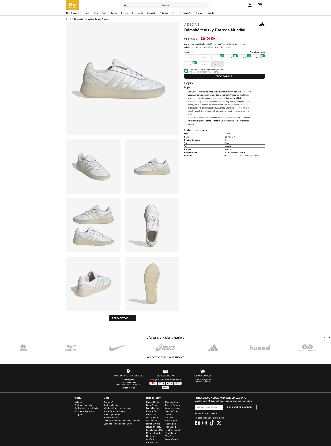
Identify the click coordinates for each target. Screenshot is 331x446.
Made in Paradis (153, 432)
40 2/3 (204, 64)
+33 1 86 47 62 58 (128, 388)
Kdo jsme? (108, 401)
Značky (211, 13)
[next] (329, 338)
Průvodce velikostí (257, 52)
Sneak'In (169, 414)
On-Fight (150, 439)
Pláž (173, 13)
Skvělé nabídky (73, 13)
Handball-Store (153, 423)
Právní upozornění (112, 414)
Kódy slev (79, 414)
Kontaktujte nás (128, 380)
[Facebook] (197, 423)
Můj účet (78, 401)
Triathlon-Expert (172, 429)
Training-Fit (170, 423)
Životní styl (151, 13)
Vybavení (164, 13)
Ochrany (124, 13)
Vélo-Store (170, 436)
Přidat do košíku (224, 76)
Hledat (165, 5)
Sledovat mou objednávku (86, 408)
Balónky (114, 13)
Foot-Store (151, 414)
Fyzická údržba (186, 13)
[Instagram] (204, 423)
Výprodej (200, 13)
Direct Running (153, 408)
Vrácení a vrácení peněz (115, 411)
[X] (219, 423)
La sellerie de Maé (154, 429)
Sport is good (171, 420)
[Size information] (193, 52)
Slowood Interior (172, 408)
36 (190, 57)
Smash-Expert (171, 411)
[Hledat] (125, 5)
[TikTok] (211, 423)
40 (192, 64)
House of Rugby (153, 426)
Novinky (87, 13)
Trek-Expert (170, 426)
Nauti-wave (151, 436)
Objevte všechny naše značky (165, 357)
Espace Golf (151, 411)
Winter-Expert (171, 439)
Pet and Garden (172, 405)
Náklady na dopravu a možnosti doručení (122, 420)
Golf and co (151, 420)
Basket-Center (152, 401)
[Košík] (260, 5)
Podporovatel (137, 13)
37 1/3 (219, 57)
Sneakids (169, 417)
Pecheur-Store (171, 401)
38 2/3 (246, 57)
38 (233, 57)
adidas (192, 24)
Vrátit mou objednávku (84, 411)
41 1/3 (217, 64)
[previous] (325, 338)
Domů (68, 19)
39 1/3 (260, 57)
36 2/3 (204, 57)
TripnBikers (170, 432)
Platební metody (111, 417)
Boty (96, 13)
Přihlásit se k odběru (240, 407)
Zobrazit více (120, 318)
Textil (104, 13)
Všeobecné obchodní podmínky (118, 408)
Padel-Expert (152, 442)
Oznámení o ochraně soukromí (118, 423)
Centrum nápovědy (83, 405)
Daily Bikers (151, 405)
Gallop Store (152, 417)
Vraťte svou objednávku (202, 381)
